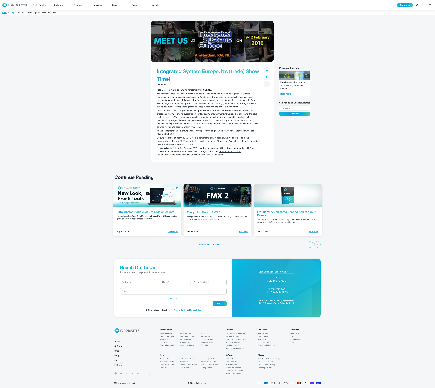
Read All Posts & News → (210, 244)
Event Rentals (295, 333)
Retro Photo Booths (167, 362)
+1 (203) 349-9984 (276, 280)
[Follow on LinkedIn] (121, 373)
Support (136, 5)
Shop (117, 351)
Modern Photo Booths (209, 362)
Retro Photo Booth (207, 339)
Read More (285, 94)
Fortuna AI (163, 342)
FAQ (116, 360)
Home (4, 13)
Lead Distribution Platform (235, 339)
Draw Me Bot (205, 336)
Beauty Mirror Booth (208, 342)
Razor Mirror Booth (187, 336)
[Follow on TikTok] (149, 373)
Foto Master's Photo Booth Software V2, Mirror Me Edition (293, 85)
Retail (292, 342)
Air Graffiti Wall (186, 339)
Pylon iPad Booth (186, 333)
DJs (291, 336)
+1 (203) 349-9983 (276, 292)
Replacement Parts (208, 359)
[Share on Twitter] (266, 77)
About (155, 5)
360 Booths (184, 368)
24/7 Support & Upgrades (235, 333)
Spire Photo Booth (187, 345)
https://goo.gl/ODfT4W (230, 151)
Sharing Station (206, 368)
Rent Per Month (263, 339)
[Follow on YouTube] (138, 373)
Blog (12, 13)
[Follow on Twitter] (144, 373)
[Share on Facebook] (266, 83)
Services (78, 5)
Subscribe (295, 114)
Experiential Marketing (266, 345)
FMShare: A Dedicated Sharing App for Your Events (286, 213)
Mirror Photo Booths (167, 365)
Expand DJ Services (265, 362)
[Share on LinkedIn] (266, 70)
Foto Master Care (232, 345)
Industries (97, 5)
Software (58, 5)
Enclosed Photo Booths (209, 365)
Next (219, 303)
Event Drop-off (263, 342)
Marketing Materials (233, 342)
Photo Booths (39, 5)
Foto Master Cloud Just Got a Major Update (145, 212)
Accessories (185, 362)
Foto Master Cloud (232, 336)
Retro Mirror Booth (166, 339)
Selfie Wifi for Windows (235, 371)
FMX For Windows (232, 359)
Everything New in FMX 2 (204, 212)
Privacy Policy (195, 310)
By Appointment (287, 301)
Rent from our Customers (235, 348)
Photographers (295, 339)
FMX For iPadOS (232, 362)
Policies (118, 365)
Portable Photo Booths (188, 365)
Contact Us (405, 5)
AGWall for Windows (233, 368)
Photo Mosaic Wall (167, 336)
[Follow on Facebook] (127, 373)
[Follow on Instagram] (115, 373)
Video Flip (204, 345)
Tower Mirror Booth (167, 345)
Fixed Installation (264, 336)
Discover (116, 5)
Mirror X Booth (206, 333)
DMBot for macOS (232, 365)
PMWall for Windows (234, 374)
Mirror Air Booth (166, 333)
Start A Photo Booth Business (269, 359)
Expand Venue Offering (266, 365)
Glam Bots (163, 368)
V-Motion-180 (185, 342)
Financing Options (265, 368)
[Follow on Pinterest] (132, 373)
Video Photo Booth (187, 359)
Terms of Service (180, 310)
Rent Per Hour (263, 333)
